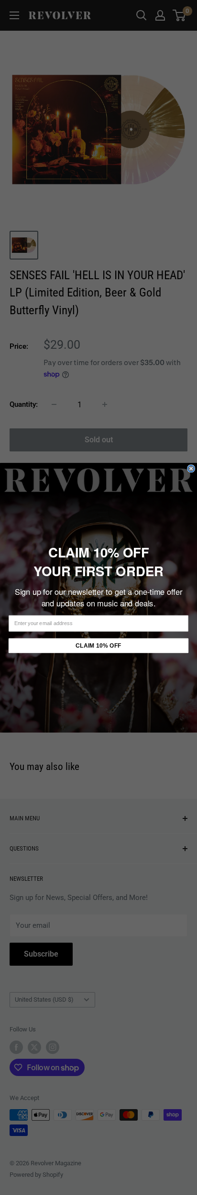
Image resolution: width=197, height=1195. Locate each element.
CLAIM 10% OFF (98, 645)
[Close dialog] (191, 468)
